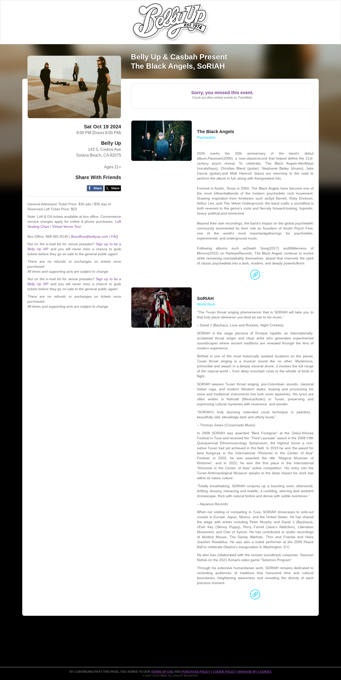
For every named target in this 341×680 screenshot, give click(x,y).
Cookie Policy (225, 672)
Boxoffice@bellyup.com (89, 236)
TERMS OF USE (162, 672)
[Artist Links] (255, 276)
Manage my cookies (255, 672)
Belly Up (111, 143)
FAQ (114, 236)
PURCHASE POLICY (196, 672)
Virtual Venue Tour (66, 226)
